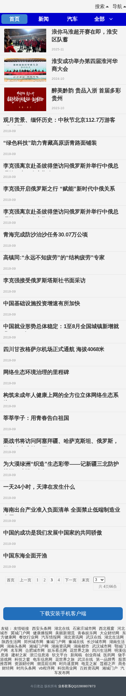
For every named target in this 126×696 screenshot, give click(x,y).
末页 (85, 580)
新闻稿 (76, 655)
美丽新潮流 (65, 633)
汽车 (72, 19)
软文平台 (60, 655)
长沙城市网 (96, 641)
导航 (117, 6)
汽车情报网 (51, 637)
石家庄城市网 (84, 628)
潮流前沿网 (46, 663)
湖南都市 (81, 646)
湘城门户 (110, 668)
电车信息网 (42, 659)
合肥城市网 (35, 650)
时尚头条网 (26, 668)
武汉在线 (93, 637)
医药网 (109, 655)
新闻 (43, 19)
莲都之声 (107, 663)
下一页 (71, 580)
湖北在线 (62, 628)
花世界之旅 (79, 650)
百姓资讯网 (89, 668)
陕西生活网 (11, 641)
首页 (14, 19)
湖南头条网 (16, 646)
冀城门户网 (20, 633)
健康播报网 (42, 633)
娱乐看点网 (57, 650)
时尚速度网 (69, 663)
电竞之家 (89, 663)
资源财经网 (24, 663)
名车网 (16, 650)
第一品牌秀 (105, 659)
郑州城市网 (33, 641)
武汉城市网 (101, 646)
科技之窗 (22, 659)
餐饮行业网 (28, 637)
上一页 (25, 580)
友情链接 (21, 628)
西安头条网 (41, 628)
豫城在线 (76, 641)
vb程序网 (47, 668)
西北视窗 (106, 628)
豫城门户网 (56, 641)
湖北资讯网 (73, 637)
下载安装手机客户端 (63, 613)
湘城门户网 (38, 646)
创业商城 (92, 655)
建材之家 (19, 655)
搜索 (100, 6)
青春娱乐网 (87, 633)
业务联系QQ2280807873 (77, 686)
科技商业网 (67, 668)
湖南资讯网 (61, 646)
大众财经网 (109, 633)
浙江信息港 (39, 655)
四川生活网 (101, 650)
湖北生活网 (114, 637)
